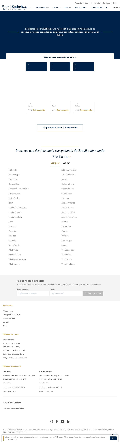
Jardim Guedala (15, 212)
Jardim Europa (67, 208)
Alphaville (13, 170)
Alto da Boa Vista (68, 170)
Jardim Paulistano (69, 217)
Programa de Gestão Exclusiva (15, 358)
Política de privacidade (12, 402)
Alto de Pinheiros (68, 175)
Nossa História (9, 318)
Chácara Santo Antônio (19, 189)
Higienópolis (14, 198)
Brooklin (65, 179)
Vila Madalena (15, 255)
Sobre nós (95, 3)
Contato (6, 322)
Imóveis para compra (11, 347)
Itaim (11, 203)
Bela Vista (13, 179)
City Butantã (66, 193)
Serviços (106, 3)
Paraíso (64, 231)
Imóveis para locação (11, 343)
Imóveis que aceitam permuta (14, 350)
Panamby (13, 231)
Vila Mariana (66, 255)
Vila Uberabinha (68, 264)
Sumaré (64, 245)
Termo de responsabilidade (13, 408)
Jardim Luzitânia (68, 212)
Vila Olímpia (66, 259)
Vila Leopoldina (67, 250)
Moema (64, 222)
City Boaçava (14, 193)
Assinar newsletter (93, 293)
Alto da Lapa (14, 175)
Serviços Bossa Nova (11, 315)
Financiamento (8, 340)
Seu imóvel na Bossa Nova (13, 354)
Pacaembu (66, 226)
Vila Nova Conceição (17, 259)
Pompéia (12, 241)
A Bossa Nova (8, 311)
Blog (114, 3)
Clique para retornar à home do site (60, 128)
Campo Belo (14, 184)
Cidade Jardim (67, 189)
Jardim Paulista (15, 217)
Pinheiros (65, 236)
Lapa (11, 222)
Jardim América (68, 203)
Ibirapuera (65, 198)
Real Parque (66, 241)
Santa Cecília (14, 245)
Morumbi (12, 226)
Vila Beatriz (13, 250)
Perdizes (12, 236)
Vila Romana (14, 264)
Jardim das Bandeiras (18, 208)
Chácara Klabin (67, 184)
